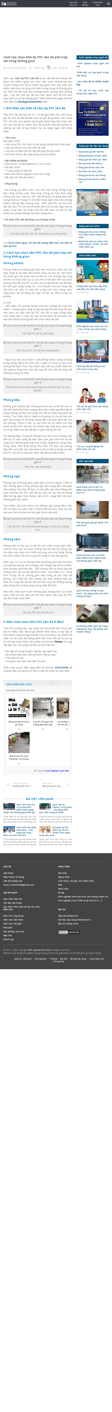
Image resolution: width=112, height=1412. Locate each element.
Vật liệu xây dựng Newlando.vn (74, 919)
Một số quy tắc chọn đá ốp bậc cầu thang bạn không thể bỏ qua (19, 759)
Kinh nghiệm (41, 958)
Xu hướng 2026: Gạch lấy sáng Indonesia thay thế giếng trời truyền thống (92, 629)
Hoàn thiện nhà (96, 958)
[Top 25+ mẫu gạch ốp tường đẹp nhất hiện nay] (43, 708)
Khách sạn (8, 939)
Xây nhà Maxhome (68, 915)
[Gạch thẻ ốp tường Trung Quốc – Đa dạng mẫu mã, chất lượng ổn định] (45, 808)
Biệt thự (7, 935)
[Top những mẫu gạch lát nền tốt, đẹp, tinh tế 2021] (67, 708)
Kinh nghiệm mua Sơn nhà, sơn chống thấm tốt (83, 896)
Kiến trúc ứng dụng (13, 915)
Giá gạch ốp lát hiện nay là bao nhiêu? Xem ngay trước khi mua (54, 831)
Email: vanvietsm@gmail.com (18, 884)
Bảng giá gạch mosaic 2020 (93, 155)
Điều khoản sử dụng (13, 877)
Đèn (60, 884)
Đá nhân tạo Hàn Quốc (90, 171)
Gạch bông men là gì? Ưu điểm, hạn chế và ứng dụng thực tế (90, 490)
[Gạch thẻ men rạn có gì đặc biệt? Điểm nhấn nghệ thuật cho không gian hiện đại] (9, 808)
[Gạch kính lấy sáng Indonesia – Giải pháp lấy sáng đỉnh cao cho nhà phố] (9, 831)
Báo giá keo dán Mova (90, 163)
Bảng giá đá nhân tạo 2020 (93, 159)
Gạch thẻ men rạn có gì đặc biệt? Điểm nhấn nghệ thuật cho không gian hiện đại (19, 808)
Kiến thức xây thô (12, 899)
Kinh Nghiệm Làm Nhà (57, 770)
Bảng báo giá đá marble (91, 151)
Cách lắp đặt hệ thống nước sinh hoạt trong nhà (90, 367)
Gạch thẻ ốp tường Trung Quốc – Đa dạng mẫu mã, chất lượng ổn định (55, 808)
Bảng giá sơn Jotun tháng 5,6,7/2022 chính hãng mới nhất (92, 234)
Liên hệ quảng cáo (12, 880)
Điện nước (63, 888)
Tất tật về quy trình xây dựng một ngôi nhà (92, 408)
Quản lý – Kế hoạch (23, 958)
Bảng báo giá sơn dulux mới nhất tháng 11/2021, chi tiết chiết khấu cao (93, 244)
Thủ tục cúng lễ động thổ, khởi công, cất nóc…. (90, 448)
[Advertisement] (56, 29)
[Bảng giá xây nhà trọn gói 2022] (19, 708)
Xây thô (63, 958)
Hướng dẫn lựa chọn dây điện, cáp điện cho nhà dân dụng (92, 287)
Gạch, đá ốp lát (60, 67)
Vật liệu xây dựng (12, 902)
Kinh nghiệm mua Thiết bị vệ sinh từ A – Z (80, 900)
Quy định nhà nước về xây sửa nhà (21, 906)
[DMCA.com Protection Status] (69, 933)
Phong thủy (59, 961)
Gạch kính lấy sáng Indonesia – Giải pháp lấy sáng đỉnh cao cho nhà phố (19, 831)
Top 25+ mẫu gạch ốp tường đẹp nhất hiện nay (43, 724)
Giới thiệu (8, 873)
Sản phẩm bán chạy (19, 684)
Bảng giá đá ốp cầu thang (92, 175)
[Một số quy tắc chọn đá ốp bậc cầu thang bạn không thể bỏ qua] (19, 742)
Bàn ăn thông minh (68, 923)
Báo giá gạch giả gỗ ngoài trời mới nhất (92, 524)
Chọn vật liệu (85, 3)
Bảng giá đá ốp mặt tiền (91, 167)
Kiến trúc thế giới (12, 923)
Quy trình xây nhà (73, 3)
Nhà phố (7, 927)
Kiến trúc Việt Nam (13, 919)
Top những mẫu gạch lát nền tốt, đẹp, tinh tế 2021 (67, 724)
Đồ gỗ (61, 892)
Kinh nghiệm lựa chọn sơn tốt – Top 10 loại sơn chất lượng (92, 327)
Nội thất (62, 873)
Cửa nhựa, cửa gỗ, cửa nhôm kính (76, 880)
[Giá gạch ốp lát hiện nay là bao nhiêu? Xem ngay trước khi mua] (45, 831)
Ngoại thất (64, 877)
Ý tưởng (53, 958)
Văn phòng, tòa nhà (13, 931)
